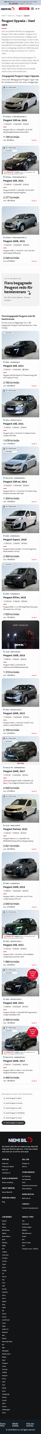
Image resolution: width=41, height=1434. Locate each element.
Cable (4, 1307)
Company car (6, 1173)
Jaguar (4, 1301)
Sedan (24, 1236)
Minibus (24, 1230)
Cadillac (4, 1252)
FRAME (4, 1372)
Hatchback (25, 1224)
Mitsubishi (5, 1351)
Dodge (4, 1270)
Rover (4, 1379)
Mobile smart (6, 1354)
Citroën (4, 1261)
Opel (3, 1360)
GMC (3, 1286)
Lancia (4, 1317)
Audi (3, 1239)
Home (4, 16)
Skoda (4, 1388)
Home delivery (27, 1188)
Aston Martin (6, 1236)
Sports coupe (26, 1242)
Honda (4, 1289)
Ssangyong (5, 1394)
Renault (4, 1375)
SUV (23, 1246)
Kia (3, 1310)
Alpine (4, 1233)
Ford (3, 1283)
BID (3, 1249)
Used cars (11, 16)
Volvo (4, 1413)
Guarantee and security (29, 1185)
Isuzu (4, 1295)
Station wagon (26, 1227)
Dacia (4, 1267)
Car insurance (26, 1179)
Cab (23, 1221)
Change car (25, 1163)
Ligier (4, 1326)
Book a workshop (7, 1182)
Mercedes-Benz (7, 1341)
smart (4, 1391)
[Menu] (32, 8)
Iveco (4, 1298)
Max (3, 1335)
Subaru (4, 1397)
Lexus (4, 1323)
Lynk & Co (5, 1329)
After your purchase (30, 1425)
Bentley (4, 1242)
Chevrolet (5, 1255)
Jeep (3, 1304)
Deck (23, 1182)
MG (3, 1344)
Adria (3, 1224)
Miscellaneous (26, 1233)
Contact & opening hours (30, 1208)
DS (3, 1273)
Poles (4, 1366)
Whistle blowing (15, 1425)
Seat (3, 1385)
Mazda (4, 1338)
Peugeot (19, 16)
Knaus (4, 1314)
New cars (5, 1169)
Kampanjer (24, 9)
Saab (3, 1382)
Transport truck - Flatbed (30, 1249)
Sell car (24, 1166)
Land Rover (5, 1320)
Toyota (4, 1406)
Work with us (26, 1198)
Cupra (4, 1264)
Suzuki (4, 1400)
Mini (3, 1348)
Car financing (26, 1176)
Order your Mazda (8, 1166)
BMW (4, 1246)
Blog (3, 1202)
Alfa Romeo (6, 1230)
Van (23, 1239)
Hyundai (4, 1292)
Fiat (3, 1280)
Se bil (33, 140)
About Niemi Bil (7, 1192)
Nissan (4, 1357)
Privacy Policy (3, 1425)
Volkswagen (6, 1409)
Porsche (4, 1369)
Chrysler (4, 1258)
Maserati (5, 1332)
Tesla (3, 1403)
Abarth (4, 1221)
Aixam (4, 1227)
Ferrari (4, 1276)
